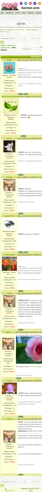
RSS (7, 32)
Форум (3, 45)
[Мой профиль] (2, 13)
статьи (17, 13)
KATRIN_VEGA (9, 255)
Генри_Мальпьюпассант (10, 96)
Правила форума (31, 30)
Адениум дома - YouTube (30, 3)
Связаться (9, 13)
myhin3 (9, 177)
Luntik (9, 381)
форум (38, 13)
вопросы (31, 13)
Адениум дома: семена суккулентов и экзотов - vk (25, 3)
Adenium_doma (21, 3)
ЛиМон (9, 60)
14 (33, 38)
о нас (24, 13)
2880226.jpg (34, 366)
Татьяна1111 (9, 216)
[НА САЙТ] (15, 8)
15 (38, 38)
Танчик (9, 138)
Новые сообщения (8, 30)
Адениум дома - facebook (34, 3)
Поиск (2, 32)
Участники (20, 30)
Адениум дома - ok (39, 3)
